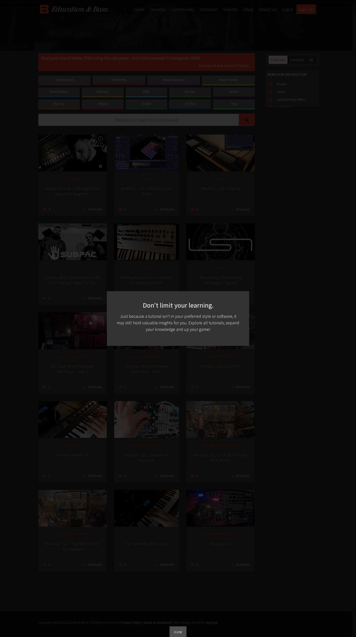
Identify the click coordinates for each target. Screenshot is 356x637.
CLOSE (178, 632)
